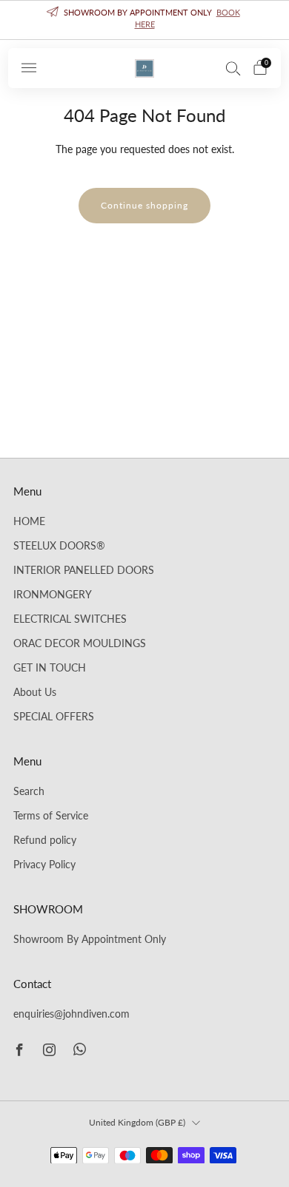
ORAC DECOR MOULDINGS (79, 643)
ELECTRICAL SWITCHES (70, 619)
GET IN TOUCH (49, 668)
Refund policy (44, 840)
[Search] (233, 68)
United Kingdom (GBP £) (137, 1122)
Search (28, 791)
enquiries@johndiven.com (71, 1014)
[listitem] (145, 20)
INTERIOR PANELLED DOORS (83, 570)
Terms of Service (50, 816)
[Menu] (28, 68)
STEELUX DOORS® (59, 546)
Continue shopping (144, 205)
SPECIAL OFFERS (53, 717)
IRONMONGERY (52, 595)
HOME (29, 521)
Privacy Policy (44, 864)
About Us (34, 692)
